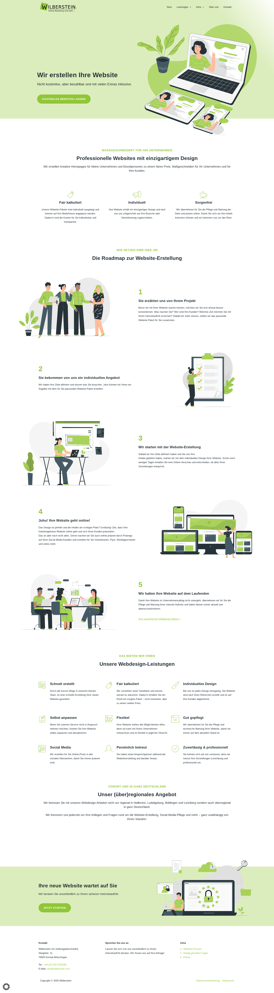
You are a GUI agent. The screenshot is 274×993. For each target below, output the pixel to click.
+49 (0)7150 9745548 (55, 964)
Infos (198, 7)
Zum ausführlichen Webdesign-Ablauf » (159, 619)
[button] (189, 7)
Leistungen (182, 7)
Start (169, 7)
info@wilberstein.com (58, 968)
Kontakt (227, 7)
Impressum (228, 980)
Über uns (214, 7)
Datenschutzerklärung (208, 980)
